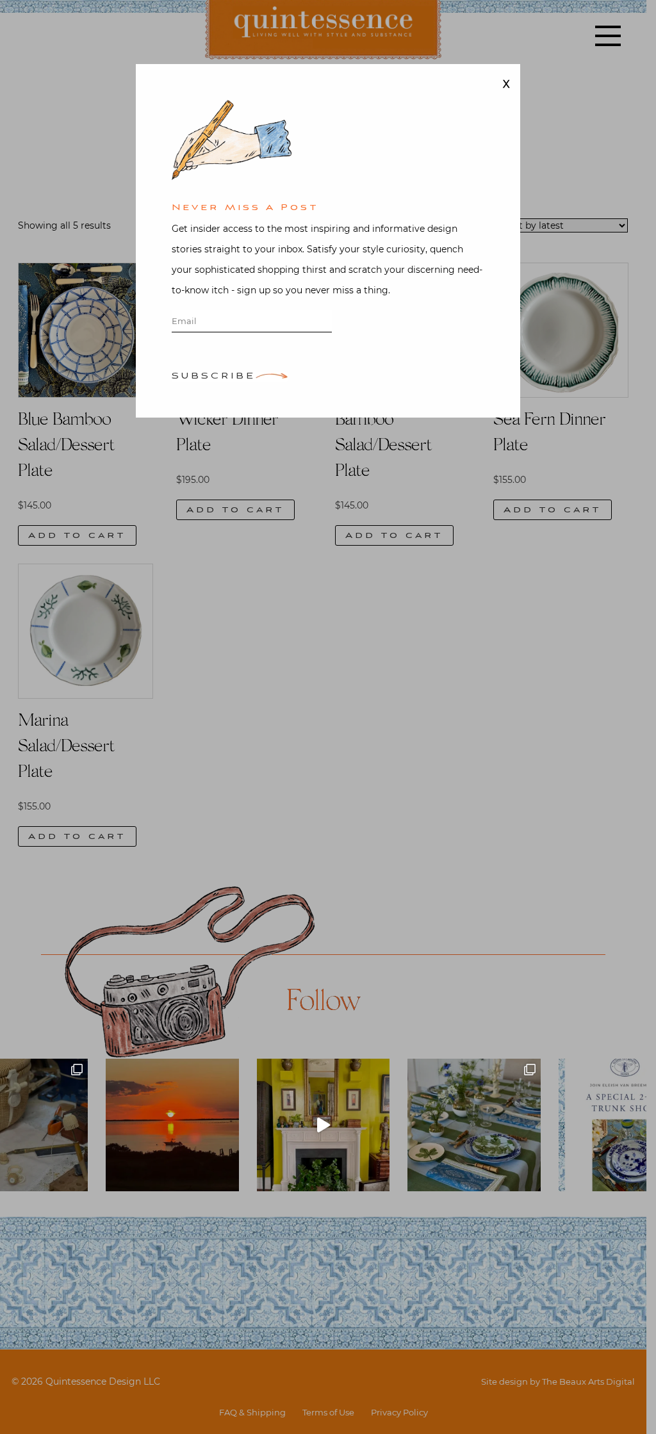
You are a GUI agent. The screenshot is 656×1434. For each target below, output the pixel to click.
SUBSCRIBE (214, 377)
